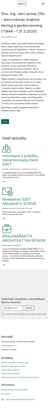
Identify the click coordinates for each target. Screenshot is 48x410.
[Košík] (38, 3)
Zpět (5, 121)
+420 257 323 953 (8, 350)
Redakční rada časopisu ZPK (13, 366)
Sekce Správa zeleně (10, 373)
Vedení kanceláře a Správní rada (14, 363)
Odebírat (28, 308)
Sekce (21, 4)
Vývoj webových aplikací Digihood (19, 399)
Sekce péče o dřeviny (10, 370)
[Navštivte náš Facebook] (4, 405)
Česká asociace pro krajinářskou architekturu (20, 377)
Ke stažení (5, 394)
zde (18, 111)
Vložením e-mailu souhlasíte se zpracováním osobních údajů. (26, 314)
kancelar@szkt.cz (8, 346)
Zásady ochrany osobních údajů (14, 390)
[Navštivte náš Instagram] (12, 405)
